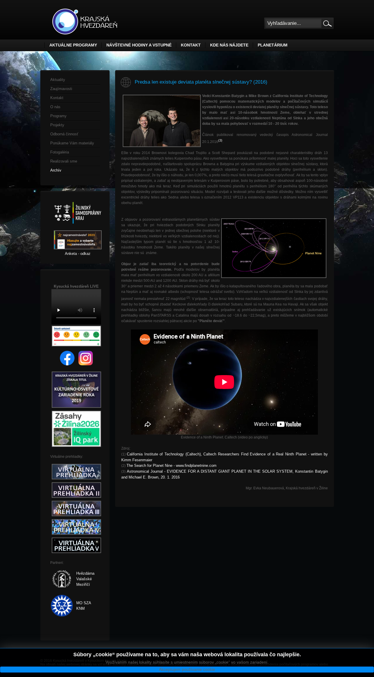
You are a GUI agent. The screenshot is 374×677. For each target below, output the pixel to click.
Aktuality (57, 79)
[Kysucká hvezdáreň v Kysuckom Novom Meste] (84, 21)
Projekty (57, 125)
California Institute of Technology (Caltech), (164, 454)
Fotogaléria (59, 152)
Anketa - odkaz (78, 253)
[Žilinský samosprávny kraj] (78, 227)
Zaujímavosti (61, 89)
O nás (55, 107)
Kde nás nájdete (229, 45)
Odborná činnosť (64, 134)
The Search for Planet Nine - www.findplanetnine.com (172, 465)
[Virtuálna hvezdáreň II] (76, 498)
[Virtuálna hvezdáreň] (76, 479)
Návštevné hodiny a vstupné (139, 45)
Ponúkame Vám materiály (72, 143)
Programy (58, 116)
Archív (55, 170)
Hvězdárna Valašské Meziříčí (85, 579)
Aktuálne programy (73, 45)
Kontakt (191, 45)
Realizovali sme (63, 161)
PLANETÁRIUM (273, 45)
